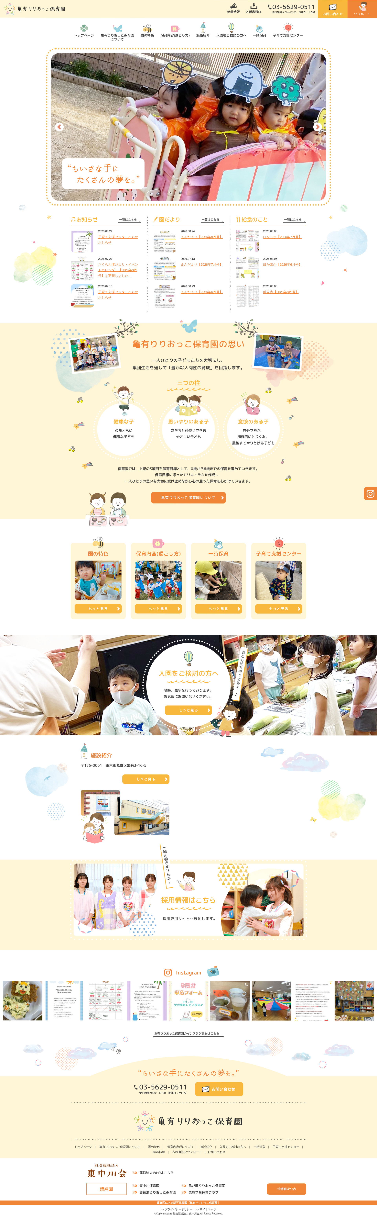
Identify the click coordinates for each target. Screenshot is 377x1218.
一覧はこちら (128, 220)
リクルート (362, 14)
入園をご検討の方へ (231, 35)
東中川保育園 (149, 1185)
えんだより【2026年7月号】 (202, 264)
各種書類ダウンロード (187, 1152)
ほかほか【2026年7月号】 (282, 236)
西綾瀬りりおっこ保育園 (157, 1192)
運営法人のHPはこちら (156, 1172)
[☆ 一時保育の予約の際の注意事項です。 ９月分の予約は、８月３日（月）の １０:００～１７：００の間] (313, 1001)
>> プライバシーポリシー (176, 1209)
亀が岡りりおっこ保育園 (206, 1185)
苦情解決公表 (286, 1189)
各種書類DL (254, 12)
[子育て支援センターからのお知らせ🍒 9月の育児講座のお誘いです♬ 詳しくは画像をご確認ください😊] (64, 1001)
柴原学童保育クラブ (203, 1192)
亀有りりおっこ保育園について (117, 37)
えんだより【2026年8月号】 (202, 236)
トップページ (84, 35)
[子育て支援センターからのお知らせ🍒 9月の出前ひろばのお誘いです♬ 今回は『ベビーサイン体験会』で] (147, 1001)
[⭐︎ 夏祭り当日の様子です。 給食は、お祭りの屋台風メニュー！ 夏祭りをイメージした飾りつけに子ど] (354, 1001)
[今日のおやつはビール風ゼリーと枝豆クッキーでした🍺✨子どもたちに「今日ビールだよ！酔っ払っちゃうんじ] (230, 1001)
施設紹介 (203, 35)
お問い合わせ (333, 14)
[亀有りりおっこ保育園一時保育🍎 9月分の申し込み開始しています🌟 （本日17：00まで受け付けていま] (188, 1001)
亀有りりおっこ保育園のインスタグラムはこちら (186, 1034)
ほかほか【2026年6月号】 (282, 264)
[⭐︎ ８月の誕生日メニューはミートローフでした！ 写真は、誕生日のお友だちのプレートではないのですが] (22, 1001)
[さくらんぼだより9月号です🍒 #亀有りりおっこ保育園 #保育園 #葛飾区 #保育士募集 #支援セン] (105, 1001)
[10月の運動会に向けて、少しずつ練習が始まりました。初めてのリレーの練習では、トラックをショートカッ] (271, 1001)
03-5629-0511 (293, 7)
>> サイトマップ (206, 1209)
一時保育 (259, 35)
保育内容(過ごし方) (175, 35)
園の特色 (147, 35)
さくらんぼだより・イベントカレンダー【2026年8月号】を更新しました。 (118, 270)
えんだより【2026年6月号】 (202, 291)
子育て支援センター (288, 35)
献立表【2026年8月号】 (281, 291)
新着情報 (233, 12)
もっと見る (146, 779)
